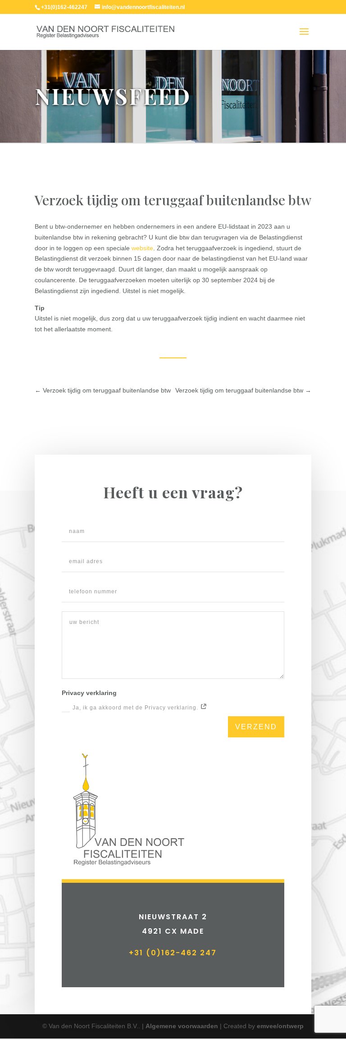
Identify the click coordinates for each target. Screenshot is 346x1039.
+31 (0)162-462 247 (173, 953)
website (142, 248)
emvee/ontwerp (280, 1026)
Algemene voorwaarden (182, 1026)
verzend (256, 727)
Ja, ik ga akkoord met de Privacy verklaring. (136, 708)
